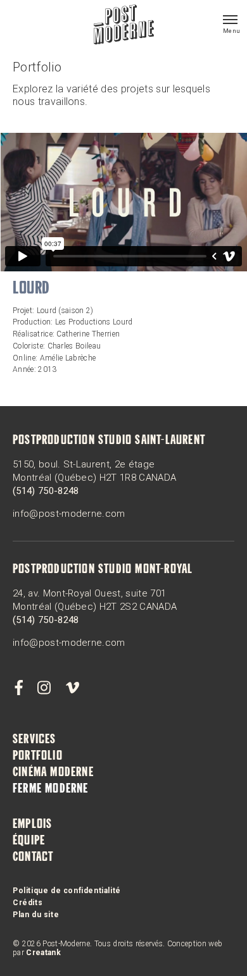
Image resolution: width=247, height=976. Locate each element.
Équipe (29, 841)
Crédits (27, 902)
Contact (33, 857)
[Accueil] (124, 25)
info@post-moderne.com (69, 513)
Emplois (32, 824)
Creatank (43, 952)
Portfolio (38, 756)
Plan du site (36, 914)
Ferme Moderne (51, 789)
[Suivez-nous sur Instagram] (44, 688)
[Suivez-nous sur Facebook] (18, 688)
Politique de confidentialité (67, 890)
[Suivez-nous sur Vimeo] (72, 688)
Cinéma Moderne (53, 773)
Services (34, 740)
